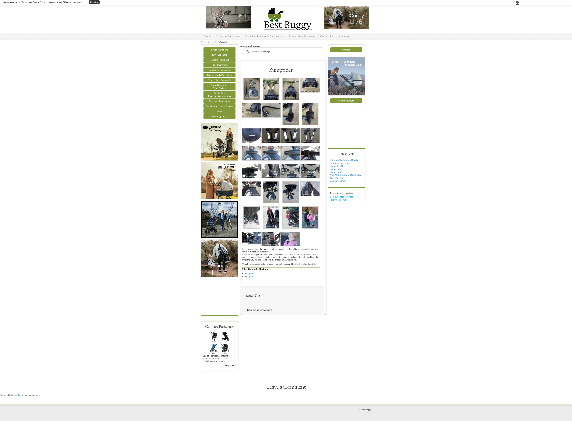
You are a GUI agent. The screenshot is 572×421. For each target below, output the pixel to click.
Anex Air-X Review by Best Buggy (345, 174)
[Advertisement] (219, 296)
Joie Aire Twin (336, 177)
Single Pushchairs (219, 49)
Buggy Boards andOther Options (219, 87)
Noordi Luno (335, 168)
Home (207, 36)
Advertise (344, 36)
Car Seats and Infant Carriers (219, 106)
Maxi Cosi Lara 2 (338, 180)
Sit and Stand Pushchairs (219, 80)
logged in (16, 394)
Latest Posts (346, 154)
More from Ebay (344, 100)
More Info (94, 2)
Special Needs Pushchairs (219, 74)
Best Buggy (366, 409)
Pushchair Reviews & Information (264, 36)
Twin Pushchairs (219, 54)
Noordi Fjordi (336, 171)
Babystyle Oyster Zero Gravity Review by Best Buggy (344, 161)
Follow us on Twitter (339, 199)
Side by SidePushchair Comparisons (219, 95)
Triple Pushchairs (219, 64)
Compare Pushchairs (228, 36)
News (219, 111)
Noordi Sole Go (337, 165)
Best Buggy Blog (219, 116)
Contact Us (326, 36)
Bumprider (212, 41)
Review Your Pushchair (302, 36)
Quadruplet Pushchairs (219, 69)
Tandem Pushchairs (219, 59)
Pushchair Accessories (219, 101)
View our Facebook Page (341, 196)
